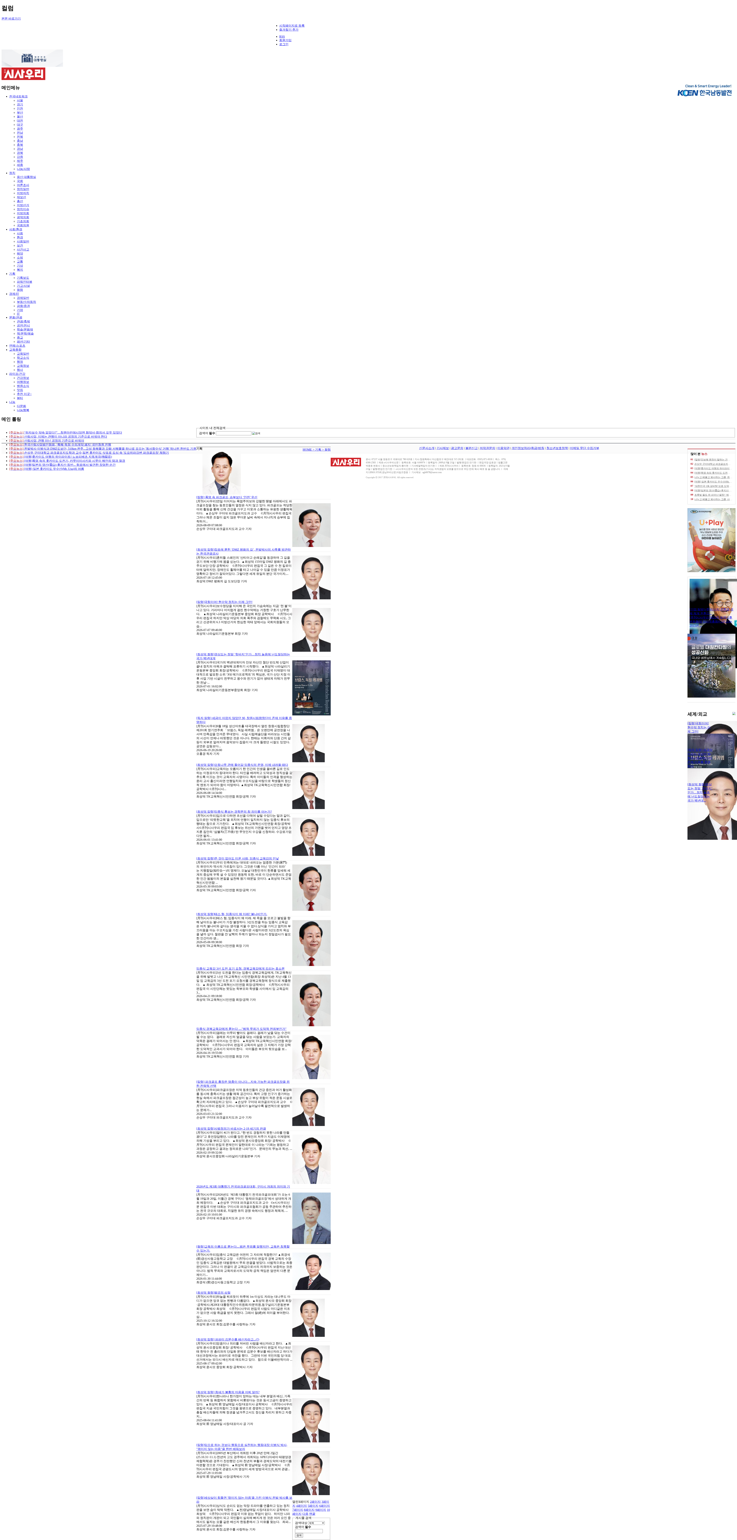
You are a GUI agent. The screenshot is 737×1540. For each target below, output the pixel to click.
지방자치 (23, 193)
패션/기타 (23, 341)
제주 (20, 160)
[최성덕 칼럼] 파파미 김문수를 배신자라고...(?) (227, 1339)
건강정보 (23, 377)
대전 (20, 120)
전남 (20, 132)
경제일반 (23, 297)
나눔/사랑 (23, 169)
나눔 (12, 402)
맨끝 (312, 1513)
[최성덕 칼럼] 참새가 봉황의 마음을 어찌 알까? (227, 1392)
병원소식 (23, 386)
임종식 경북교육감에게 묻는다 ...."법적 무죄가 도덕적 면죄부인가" (241, 1028)
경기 (20, 104)
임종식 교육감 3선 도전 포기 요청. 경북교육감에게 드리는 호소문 (240, 968)
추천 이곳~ (24, 394)
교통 (20, 261)
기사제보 (443, 448)
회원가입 (285, 40)
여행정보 (23, 382)
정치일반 (23, 189)
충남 (20, 140)
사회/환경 (15, 229)
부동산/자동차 (26, 302)
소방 (20, 257)
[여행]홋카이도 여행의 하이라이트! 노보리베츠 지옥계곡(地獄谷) (60, 456)
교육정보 (23, 365)
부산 (20, 112)
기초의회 (23, 221)
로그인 (283, 44)
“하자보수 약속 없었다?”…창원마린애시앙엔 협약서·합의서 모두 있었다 (65, 432)
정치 (12, 173)
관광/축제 (23, 321)
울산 (20, 116)
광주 (20, 128)
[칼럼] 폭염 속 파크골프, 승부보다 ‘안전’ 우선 (226, 497)
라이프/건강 (17, 373)
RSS (282, 36)
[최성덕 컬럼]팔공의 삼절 (213, 1292)
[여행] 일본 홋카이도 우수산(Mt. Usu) (714, 481)
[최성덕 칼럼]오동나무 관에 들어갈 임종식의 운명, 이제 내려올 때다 (242, 764)
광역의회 (23, 217)
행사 (20, 369)
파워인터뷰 (24, 281)
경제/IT (14, 293)
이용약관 (503, 448)
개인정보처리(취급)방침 (528, 448)
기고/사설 (23, 285)
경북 (20, 152)
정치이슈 (23, 209)
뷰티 (20, 398)
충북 (20, 144)
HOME (308, 449)
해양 (20, 253)
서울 (20, 100)
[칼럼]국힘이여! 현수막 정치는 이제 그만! (224, 602)
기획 (12, 273)
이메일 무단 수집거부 (584, 448)
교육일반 (23, 353)
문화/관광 (15, 317)
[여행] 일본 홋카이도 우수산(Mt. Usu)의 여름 (46, 468)
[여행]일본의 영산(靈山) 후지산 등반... (715, 490)
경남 (20, 148)
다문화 (21, 406)
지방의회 (23, 213)
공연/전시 (23, 325)
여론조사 (23, 185)
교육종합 (15, 349)
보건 (20, 245)
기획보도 (23, 277)
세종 (20, 165)
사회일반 (23, 241)
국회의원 (23, 225)
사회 (20, 233)
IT (18, 313)
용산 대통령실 (26, 177)
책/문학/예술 (25, 333)
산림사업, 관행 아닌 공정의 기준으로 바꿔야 (46, 440)
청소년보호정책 (557, 448)
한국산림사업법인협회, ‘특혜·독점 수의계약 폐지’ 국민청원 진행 (60, 444)
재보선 (21, 197)
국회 (20, 181)
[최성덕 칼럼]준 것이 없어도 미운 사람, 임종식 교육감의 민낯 (237, 858)
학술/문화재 (25, 329)
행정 (20, 361)
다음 (305, 1513)
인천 (20, 108)
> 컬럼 (326, 449)
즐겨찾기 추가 (288, 29)
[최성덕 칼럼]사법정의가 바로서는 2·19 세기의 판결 (231, 1128)
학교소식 (23, 357)
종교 (20, 337)
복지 (20, 269)
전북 (20, 136)
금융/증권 (23, 306)
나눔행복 (23, 410)
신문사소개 (427, 448)
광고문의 (457, 448)
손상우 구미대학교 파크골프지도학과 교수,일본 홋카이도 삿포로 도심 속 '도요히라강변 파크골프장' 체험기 (89, 452)
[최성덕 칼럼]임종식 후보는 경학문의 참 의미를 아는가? (234, 811)
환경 (20, 237)
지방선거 (23, 205)
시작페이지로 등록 (292, 25)
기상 (20, 265)
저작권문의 (487, 448)
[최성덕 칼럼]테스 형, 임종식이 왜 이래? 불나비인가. (231, 914)
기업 (20, 310)
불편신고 (471, 448)
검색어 (207, 433)
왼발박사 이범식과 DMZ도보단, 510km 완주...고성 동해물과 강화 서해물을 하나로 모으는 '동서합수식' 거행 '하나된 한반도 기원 (102, 448)
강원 (20, 156)
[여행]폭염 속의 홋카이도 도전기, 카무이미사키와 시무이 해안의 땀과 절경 (67, 460)
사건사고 (23, 249)
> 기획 (317, 449)
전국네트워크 (18, 96)
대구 (20, 124)
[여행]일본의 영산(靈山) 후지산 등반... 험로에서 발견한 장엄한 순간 (62, 464)
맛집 (20, 390)
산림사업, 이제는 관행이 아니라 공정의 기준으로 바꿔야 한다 (58, 436)
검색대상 (301, 1522)
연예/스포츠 (17, 345)
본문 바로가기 (11, 18)
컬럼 (20, 289)
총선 (20, 201)
